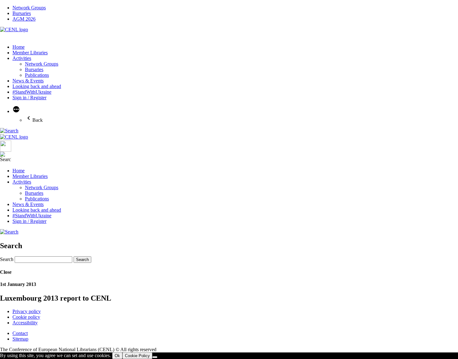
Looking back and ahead (36, 86)
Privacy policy (26, 311)
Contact (20, 333)
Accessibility (25, 322)
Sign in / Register (29, 97)
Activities (21, 58)
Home (18, 47)
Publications (37, 75)
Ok (117, 355)
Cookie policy (26, 317)
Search (6, 259)
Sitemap (20, 339)
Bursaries (21, 13)
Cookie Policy (137, 355)
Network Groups (29, 7)
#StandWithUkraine (31, 92)
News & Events (28, 80)
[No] (154, 357)
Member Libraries (30, 52)
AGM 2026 (24, 19)
